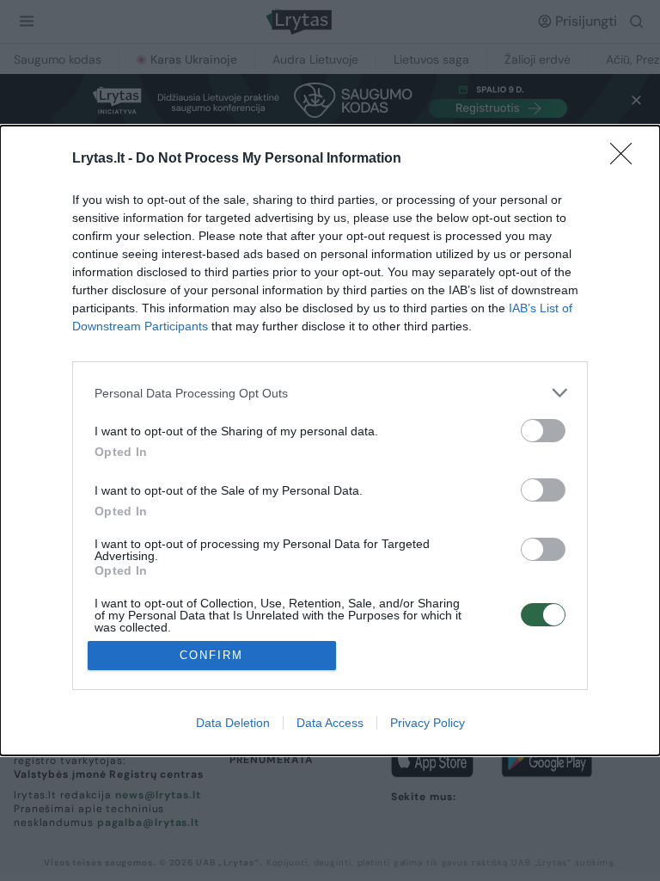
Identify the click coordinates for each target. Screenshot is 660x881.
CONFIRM (211, 655)
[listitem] (330, 393)
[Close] (626, 159)
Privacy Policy (427, 723)
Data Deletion (233, 723)
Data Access (330, 723)
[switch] (543, 430)
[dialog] (330, 440)
